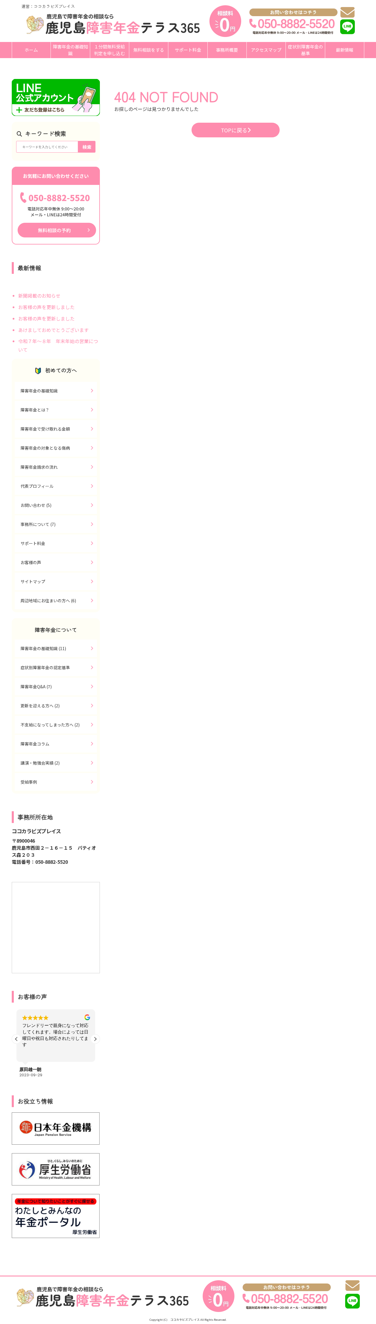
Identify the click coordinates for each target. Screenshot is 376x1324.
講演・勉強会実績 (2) (40, 763)
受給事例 (29, 782)
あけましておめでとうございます (53, 329)
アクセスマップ (266, 50)
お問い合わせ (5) (36, 505)
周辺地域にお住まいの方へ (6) (48, 600)
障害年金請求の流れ (39, 467)
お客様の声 (31, 562)
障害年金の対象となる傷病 (45, 448)
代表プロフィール (37, 486)
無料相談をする (148, 50)
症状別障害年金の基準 (305, 49)
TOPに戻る (234, 130)
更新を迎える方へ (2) (40, 706)
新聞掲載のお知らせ (39, 295)
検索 (87, 147)
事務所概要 (227, 50)
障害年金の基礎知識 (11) (43, 648)
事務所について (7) (38, 524)
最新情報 (344, 50)
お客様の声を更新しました (46, 307)
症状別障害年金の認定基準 (45, 667)
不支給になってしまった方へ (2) (50, 725)
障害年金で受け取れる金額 (45, 429)
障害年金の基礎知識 (70, 49)
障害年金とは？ (35, 410)
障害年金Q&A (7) (36, 686)
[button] (95, 1039)
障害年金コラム (35, 744)
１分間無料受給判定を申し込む (109, 49)
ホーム (31, 50)
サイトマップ (33, 581)
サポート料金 (188, 50)
